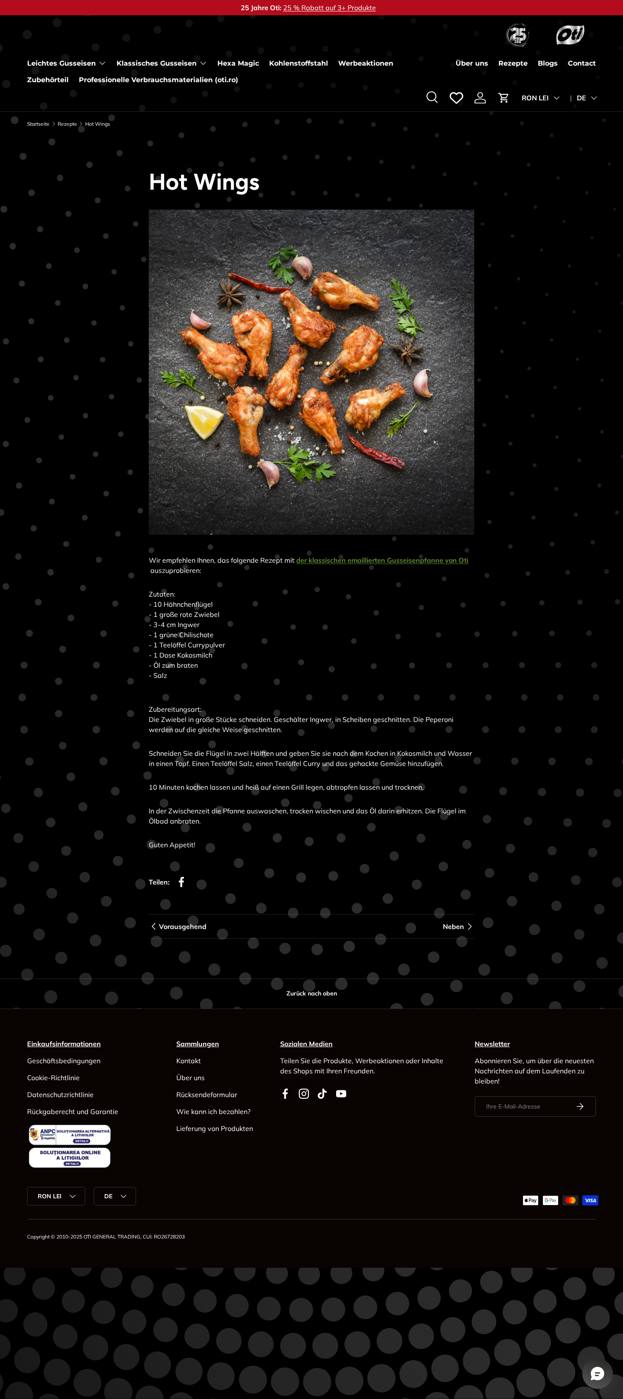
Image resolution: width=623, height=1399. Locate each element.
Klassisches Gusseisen (157, 63)
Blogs (548, 63)
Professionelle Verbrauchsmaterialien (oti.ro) (158, 80)
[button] (504, 97)
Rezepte (513, 63)
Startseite (38, 124)
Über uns (472, 63)
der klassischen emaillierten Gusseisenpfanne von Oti (382, 560)
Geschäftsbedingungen (63, 1060)
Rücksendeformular (206, 1094)
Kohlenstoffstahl (298, 63)
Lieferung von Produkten (214, 1128)
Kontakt (188, 1060)
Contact (582, 63)
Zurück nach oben (311, 993)
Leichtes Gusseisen (61, 63)
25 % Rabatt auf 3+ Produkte (329, 7)
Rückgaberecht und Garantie (72, 1111)
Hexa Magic (238, 63)
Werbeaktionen (365, 63)
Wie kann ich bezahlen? (213, 1111)
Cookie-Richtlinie (53, 1077)
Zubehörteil (48, 80)
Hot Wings (97, 124)
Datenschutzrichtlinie (60, 1094)
